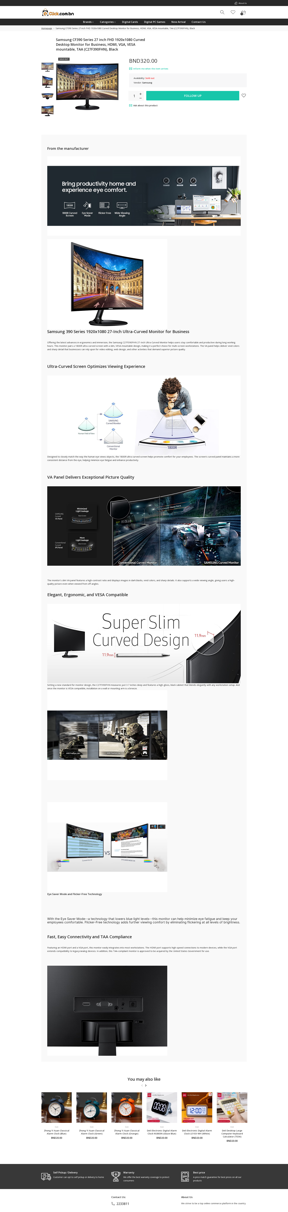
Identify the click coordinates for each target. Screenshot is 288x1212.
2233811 (123, 1204)
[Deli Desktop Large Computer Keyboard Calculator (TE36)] (232, 1107)
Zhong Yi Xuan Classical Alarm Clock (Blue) (56, 1132)
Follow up (192, 96)
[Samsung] (47, 67)
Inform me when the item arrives (150, 68)
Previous (61, 87)
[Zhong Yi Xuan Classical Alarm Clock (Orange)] (126, 1107)
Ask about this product (145, 105)
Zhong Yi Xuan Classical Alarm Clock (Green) (91, 1132)
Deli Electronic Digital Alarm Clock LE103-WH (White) (197, 1132)
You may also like (144, 1079)
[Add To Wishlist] (244, 95)
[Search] (223, 12)
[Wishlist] (233, 12)
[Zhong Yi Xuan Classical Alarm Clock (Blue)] (56, 1107)
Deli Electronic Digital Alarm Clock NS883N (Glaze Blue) (162, 1132)
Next (113, 87)
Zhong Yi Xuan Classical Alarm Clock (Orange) (127, 1132)
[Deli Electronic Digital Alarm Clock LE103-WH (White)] (197, 1107)
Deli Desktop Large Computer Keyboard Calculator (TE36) (232, 1133)
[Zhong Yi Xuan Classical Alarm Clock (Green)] (91, 1107)
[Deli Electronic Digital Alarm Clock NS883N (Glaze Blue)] (162, 1107)
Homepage (46, 28)
